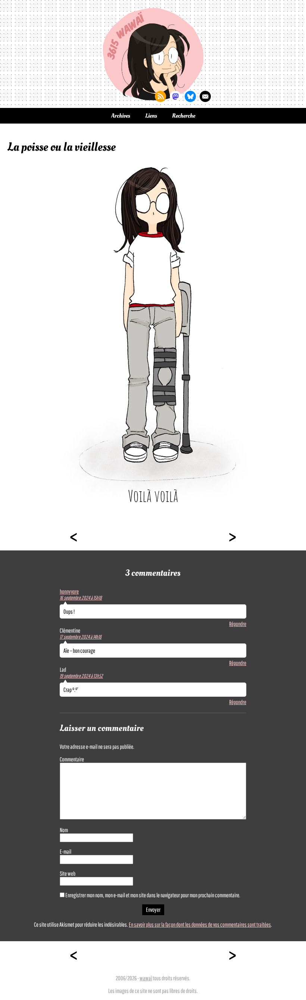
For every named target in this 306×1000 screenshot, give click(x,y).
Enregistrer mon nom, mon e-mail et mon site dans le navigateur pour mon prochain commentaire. (152, 895)
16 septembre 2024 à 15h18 (81, 598)
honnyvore (69, 591)
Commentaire (72, 759)
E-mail (65, 851)
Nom (64, 830)
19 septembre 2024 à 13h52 (81, 676)
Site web (67, 873)
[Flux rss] (160, 96)
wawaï (146, 978)
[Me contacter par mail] (205, 96)
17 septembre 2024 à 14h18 (81, 637)
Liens (151, 116)
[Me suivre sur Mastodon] (175, 96)
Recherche (183, 116)
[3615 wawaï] (153, 53)
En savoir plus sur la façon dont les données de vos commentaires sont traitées (200, 924)
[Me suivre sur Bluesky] (190, 96)
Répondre (237, 623)
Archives (120, 116)
